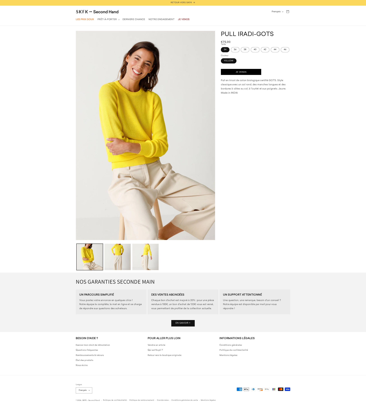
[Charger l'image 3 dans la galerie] (145, 257)
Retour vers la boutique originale (164, 355)
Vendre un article (156, 345)
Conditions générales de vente (184, 400)
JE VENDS (241, 72)
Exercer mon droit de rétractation (93, 345)
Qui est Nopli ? (155, 350)
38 (245, 49)
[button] (108, 19)
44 (275, 49)
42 (265, 49)
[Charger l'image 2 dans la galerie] (117, 257)
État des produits (84, 360)
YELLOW (228, 61)
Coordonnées (163, 400)
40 (255, 49)
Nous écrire (82, 365)
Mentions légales (228, 355)
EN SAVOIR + (183, 323)
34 (225, 49)
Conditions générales (230, 345)
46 (285, 49)
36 (235, 49)
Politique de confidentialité (233, 350)
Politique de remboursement (142, 400)
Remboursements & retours (90, 355)
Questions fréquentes (87, 350)
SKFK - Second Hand (91, 400)
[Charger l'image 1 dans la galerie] (89, 257)
